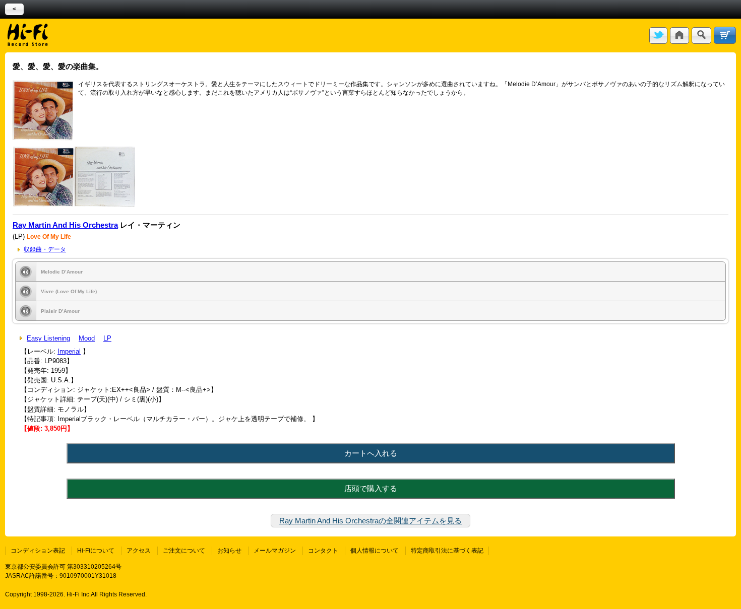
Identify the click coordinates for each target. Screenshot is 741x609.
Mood (87, 338)
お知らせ (229, 551)
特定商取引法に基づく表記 (447, 551)
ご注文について (184, 551)
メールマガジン (275, 551)
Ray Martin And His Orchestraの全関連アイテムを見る (370, 520)
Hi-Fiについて (95, 551)
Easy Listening (48, 338)
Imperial (69, 351)
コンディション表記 (38, 551)
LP (107, 338)
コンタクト (323, 551)
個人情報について (374, 551)
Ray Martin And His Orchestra (65, 225)
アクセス (139, 551)
